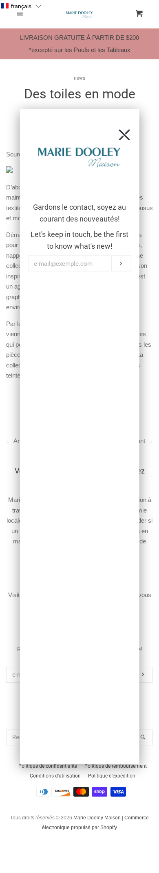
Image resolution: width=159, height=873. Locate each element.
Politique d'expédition (111, 776)
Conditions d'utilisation (55, 776)
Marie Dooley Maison (97, 818)
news (79, 78)
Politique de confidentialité (47, 766)
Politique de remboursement (115, 766)
